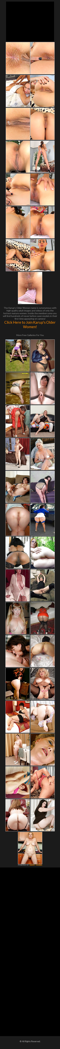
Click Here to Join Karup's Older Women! (30, 324)
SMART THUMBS (35, 865)
